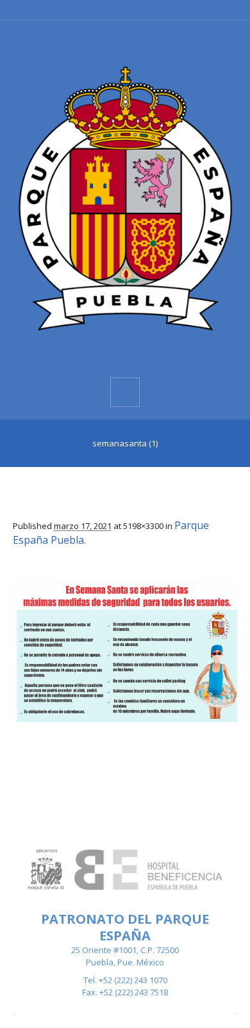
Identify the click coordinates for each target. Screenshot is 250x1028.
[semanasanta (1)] (125, 651)
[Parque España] (125, 198)
